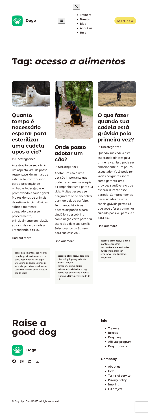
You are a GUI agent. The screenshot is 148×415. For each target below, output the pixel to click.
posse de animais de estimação (31, 269)
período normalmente (35, 266)
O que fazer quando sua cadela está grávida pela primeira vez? (116, 127)
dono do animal (28, 262)
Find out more (21, 238)
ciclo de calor (32, 256)
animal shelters (74, 269)
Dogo (31, 20)
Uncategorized (25, 159)
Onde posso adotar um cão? (70, 153)
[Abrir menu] (61, 21)
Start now (125, 21)
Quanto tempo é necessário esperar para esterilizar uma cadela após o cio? (29, 133)
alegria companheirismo (66, 264)
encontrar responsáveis (110, 245)
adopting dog (70, 259)
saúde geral (21, 272)
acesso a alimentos (24, 252)
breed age (20, 256)
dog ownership (72, 272)
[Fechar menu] (76, 7)
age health (41, 252)
